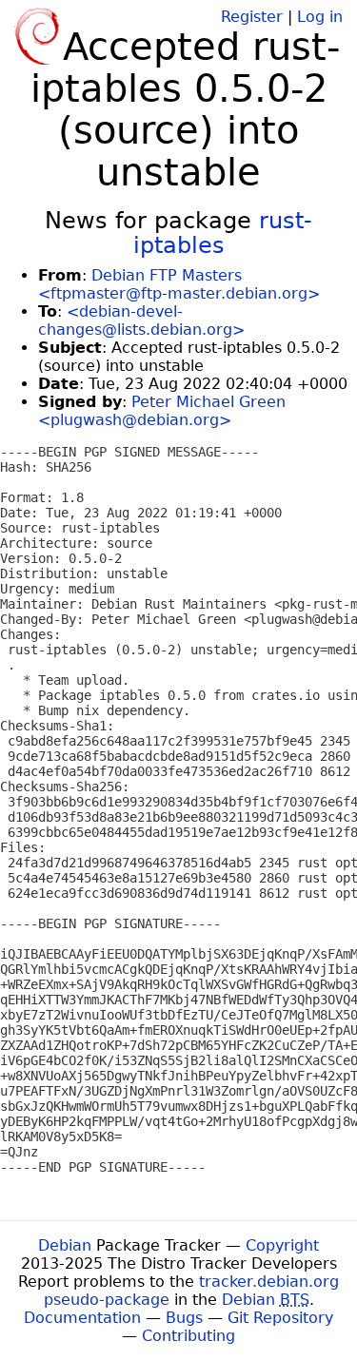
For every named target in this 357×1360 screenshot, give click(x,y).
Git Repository (280, 1318)
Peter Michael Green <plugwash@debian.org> (162, 411)
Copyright (282, 1245)
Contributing (188, 1336)
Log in (320, 17)
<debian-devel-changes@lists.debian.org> (141, 320)
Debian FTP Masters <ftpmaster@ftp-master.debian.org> (179, 284)
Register (252, 17)
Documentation (82, 1318)
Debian (64, 1245)
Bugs (184, 1318)
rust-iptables (223, 233)
